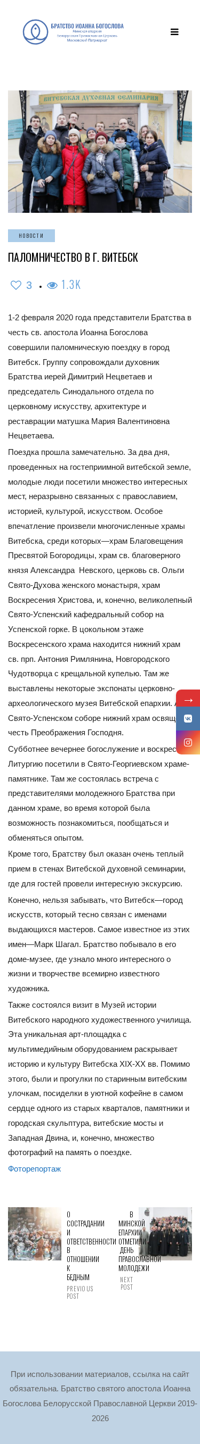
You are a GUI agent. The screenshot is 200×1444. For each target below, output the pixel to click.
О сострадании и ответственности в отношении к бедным (74, 1255)
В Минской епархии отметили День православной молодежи (125, 1250)
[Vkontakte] (188, 719)
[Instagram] (188, 742)
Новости (31, 235)
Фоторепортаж (34, 1168)
